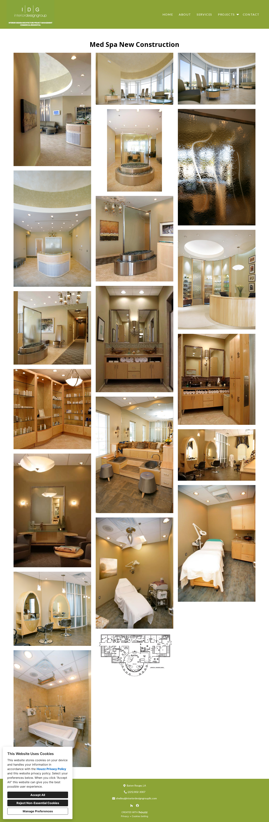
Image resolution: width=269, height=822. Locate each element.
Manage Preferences (38, 811)
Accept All (37, 795)
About (185, 14)
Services (204, 14)
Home (167, 14)
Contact (251, 14)
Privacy (125, 816)
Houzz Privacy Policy (51, 769)
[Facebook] (137, 805)
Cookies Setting (140, 816)
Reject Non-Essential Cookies (37, 803)
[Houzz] (131, 805)
